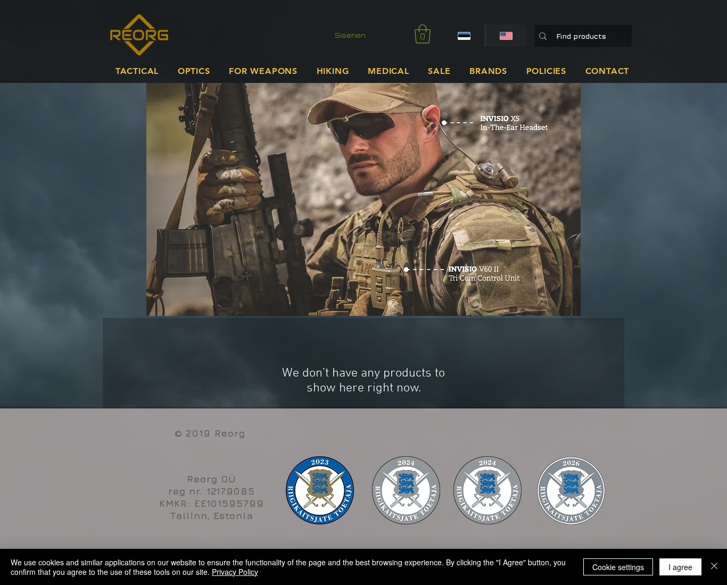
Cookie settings (618, 567)
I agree (680, 567)
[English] (506, 35)
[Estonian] (464, 35)
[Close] (714, 566)
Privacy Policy (235, 571)
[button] (423, 34)
